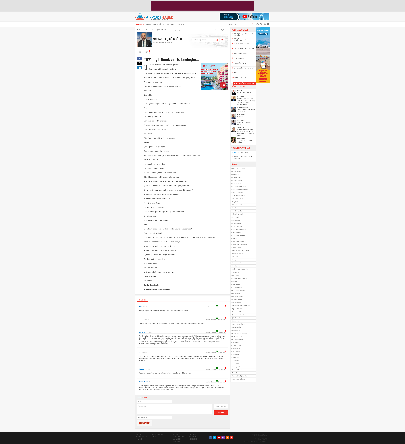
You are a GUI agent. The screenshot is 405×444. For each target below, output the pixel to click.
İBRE (235, 73)
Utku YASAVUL (177, 441)
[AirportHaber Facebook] (257, 24)
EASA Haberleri (236, 220)
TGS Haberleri (235, 357)
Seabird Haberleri (236, 327)
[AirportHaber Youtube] (268, 24)
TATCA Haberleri (236, 351)
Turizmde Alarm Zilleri (240, 77)
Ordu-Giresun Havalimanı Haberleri (241, 306)
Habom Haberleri (236, 257)
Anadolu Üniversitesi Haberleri (240, 189)
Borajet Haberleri (236, 202)
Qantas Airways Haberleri (238, 315)
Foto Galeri (155, 437)
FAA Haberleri (235, 238)
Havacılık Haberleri (237, 263)
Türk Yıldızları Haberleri (238, 373)
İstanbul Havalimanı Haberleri (239, 278)
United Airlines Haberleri (238, 379)
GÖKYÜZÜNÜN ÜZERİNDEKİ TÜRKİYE (244, 48)
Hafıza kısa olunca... (239, 58)
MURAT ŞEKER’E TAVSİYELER (244, 91)
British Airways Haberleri (238, 205)
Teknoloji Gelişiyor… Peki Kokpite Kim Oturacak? (244, 35)
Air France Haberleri (237, 180)
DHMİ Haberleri (236, 217)
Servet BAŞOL (193, 437)
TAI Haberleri (235, 342)
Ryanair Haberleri (236, 321)
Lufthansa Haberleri (237, 287)
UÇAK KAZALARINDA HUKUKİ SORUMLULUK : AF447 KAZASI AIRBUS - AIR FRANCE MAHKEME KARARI (245, 131)
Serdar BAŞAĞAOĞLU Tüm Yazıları (244, 83)
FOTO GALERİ (181, 24)
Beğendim (214, 307)
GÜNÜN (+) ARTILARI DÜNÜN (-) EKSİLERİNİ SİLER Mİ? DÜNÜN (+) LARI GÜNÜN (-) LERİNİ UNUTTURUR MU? (246, 100)
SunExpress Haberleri (237, 339)
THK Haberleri (235, 361)
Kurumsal (139, 439)
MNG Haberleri (236, 293)
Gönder (221, 412)
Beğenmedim (222, 307)
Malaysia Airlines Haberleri (239, 290)
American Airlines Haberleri (239, 186)
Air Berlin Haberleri (237, 177)
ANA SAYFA (140, 24)
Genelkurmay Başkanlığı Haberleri (241, 251)
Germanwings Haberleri (238, 254)
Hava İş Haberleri (236, 260)
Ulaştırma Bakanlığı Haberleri (239, 376)
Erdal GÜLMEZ (193, 439)
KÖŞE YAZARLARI (168, 24)
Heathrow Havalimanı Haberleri (240, 269)
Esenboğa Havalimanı (237, 232)
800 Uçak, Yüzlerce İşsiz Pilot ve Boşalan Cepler (243, 40)
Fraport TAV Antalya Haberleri (239, 244)
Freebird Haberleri (237, 247)
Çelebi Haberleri (236, 208)
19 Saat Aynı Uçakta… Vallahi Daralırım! (244, 140)
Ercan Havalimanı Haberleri (239, 229)
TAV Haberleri (235, 354)
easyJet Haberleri (236, 223)
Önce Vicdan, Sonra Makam (241, 44)
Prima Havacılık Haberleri (238, 312)
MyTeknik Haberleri (237, 299)
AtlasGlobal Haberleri (237, 199)
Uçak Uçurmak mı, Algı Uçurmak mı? (244, 68)
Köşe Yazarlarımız (141, 437)
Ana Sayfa (139, 434)
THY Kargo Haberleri (237, 367)
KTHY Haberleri (236, 284)
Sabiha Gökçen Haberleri (238, 324)
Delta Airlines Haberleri (238, 214)
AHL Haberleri (235, 174)
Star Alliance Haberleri (238, 336)
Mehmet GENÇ (177, 439)
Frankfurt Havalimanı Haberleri (240, 241)
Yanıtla (208, 307)
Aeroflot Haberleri (236, 171)
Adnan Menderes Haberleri (239, 168)
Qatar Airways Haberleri (238, 318)
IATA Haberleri (235, 272)
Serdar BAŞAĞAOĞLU (179, 437)
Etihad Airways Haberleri (238, 235)
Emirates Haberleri (237, 226)
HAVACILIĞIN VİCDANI (240, 63)
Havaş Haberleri (236, 266)
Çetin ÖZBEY (192, 434)
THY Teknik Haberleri (237, 370)
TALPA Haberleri (236, 348)
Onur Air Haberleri (236, 302)
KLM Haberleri (235, 281)
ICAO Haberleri (236, 275)
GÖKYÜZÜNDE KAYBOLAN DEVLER (244, 122)
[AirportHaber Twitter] (261, 24)
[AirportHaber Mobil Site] (231, 437)
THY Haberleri (235, 364)
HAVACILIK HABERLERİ (153, 24)
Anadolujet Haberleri (237, 192)
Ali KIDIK (175, 434)
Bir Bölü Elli (241, 115)
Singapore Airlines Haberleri (239, 333)
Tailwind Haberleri (237, 345)
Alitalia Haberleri (236, 183)
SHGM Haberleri (236, 330)
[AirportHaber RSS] (227, 437)
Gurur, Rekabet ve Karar (240, 53)
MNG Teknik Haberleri (237, 296)
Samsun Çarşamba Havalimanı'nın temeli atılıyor (243, 157)
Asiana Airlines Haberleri (238, 196)
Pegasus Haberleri (237, 309)
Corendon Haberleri (237, 211)
